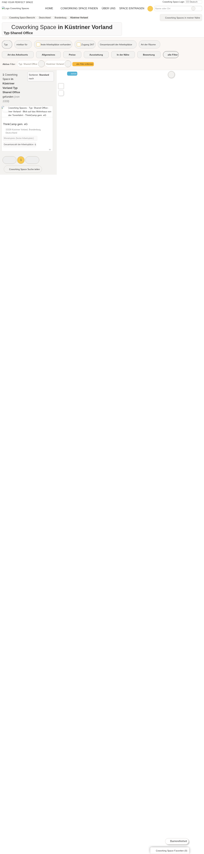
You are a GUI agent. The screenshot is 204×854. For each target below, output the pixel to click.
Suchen (199, 8)
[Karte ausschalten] (171, 74)
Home (49, 8)
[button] (9, 160)
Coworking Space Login (173, 2)
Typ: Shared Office (27, 64)
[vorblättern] (45, 113)
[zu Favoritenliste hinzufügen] (5, 110)
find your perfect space (17, 2)
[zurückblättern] (10, 113)
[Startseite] (4, 17)
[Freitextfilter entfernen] (193, 8)
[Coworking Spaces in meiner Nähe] (61, 93)
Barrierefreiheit (178, 841)
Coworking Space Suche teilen (24, 169)
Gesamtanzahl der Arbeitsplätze (116, 44)
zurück (73, 74)
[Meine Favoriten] (150, 8)
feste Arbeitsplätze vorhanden (56, 44)
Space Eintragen (131, 8)
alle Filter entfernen (84, 64)
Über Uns (108, 8)
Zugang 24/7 (87, 44)
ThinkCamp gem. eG (15, 124)
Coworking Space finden (79, 8)
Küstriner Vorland (55, 64)
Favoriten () (171, 850)
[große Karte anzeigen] (60, 86)
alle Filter (172, 54)
